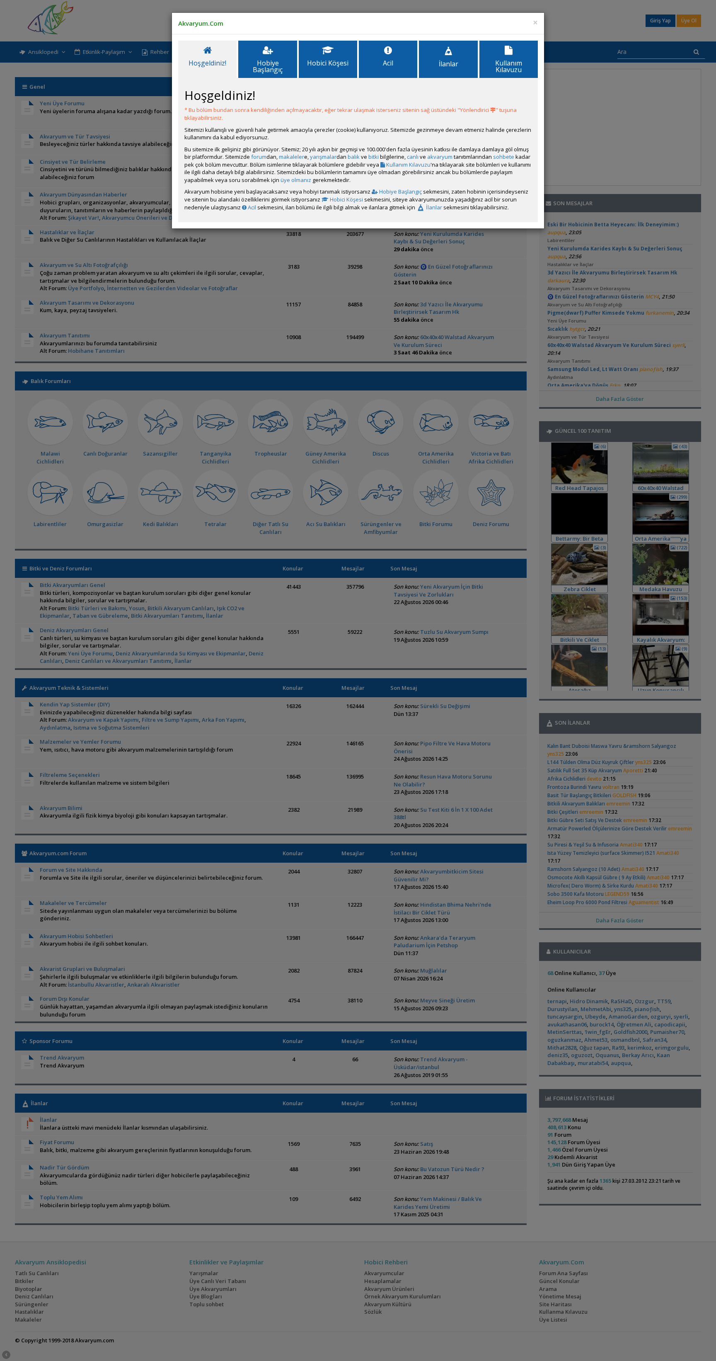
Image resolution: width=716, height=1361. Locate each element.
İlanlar (433, 207)
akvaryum (439, 156)
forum (258, 156)
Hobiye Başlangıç (400, 191)
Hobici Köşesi (346, 199)
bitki (373, 156)
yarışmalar (323, 156)
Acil (251, 207)
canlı (412, 156)
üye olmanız (296, 180)
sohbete (503, 156)
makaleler (291, 156)
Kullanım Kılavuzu (408, 164)
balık (354, 156)
